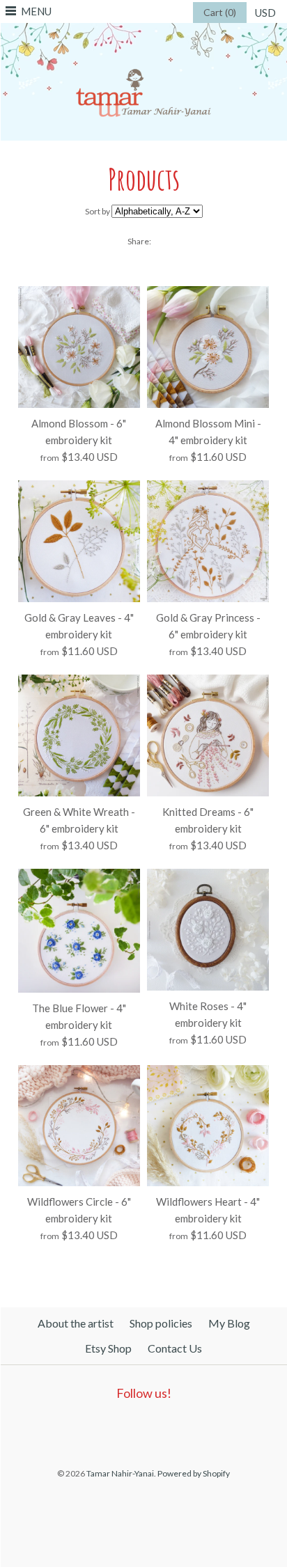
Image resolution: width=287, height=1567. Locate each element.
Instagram (171, 1429)
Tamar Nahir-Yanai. (121, 1473)
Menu (36, 11)
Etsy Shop (108, 1348)
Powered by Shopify (193, 1473)
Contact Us (175, 1348)
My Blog (229, 1323)
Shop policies (161, 1323)
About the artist (76, 1323)
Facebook (107, 1429)
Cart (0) (219, 12)
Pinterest (139, 1429)
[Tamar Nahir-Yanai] (143, 31)
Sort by (97, 211)
